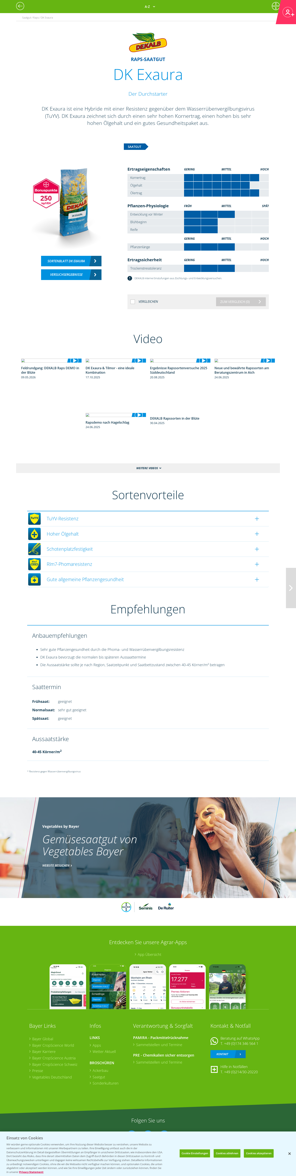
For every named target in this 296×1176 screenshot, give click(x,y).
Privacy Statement (31, 1172)
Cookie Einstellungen (195, 1153)
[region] (148, 1153)
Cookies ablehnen (227, 1153)
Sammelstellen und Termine (159, 1044)
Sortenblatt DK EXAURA (66, 261)
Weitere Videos (147, 468)
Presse (37, 1070)
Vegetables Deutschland (52, 1077)
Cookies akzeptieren (258, 1153)
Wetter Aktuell (104, 1051)
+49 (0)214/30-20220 (241, 1071)
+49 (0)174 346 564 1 (241, 1043)
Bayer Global (42, 1038)
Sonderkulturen (106, 1083)
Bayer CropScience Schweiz (54, 1064)
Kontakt (222, 1054)
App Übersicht (149, 954)
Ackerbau (100, 1070)
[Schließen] (289, 1153)
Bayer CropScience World (53, 1045)
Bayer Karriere (44, 1051)
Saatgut (99, 1076)
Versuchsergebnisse (66, 274)
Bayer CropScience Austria (54, 1058)
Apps (97, 1045)
